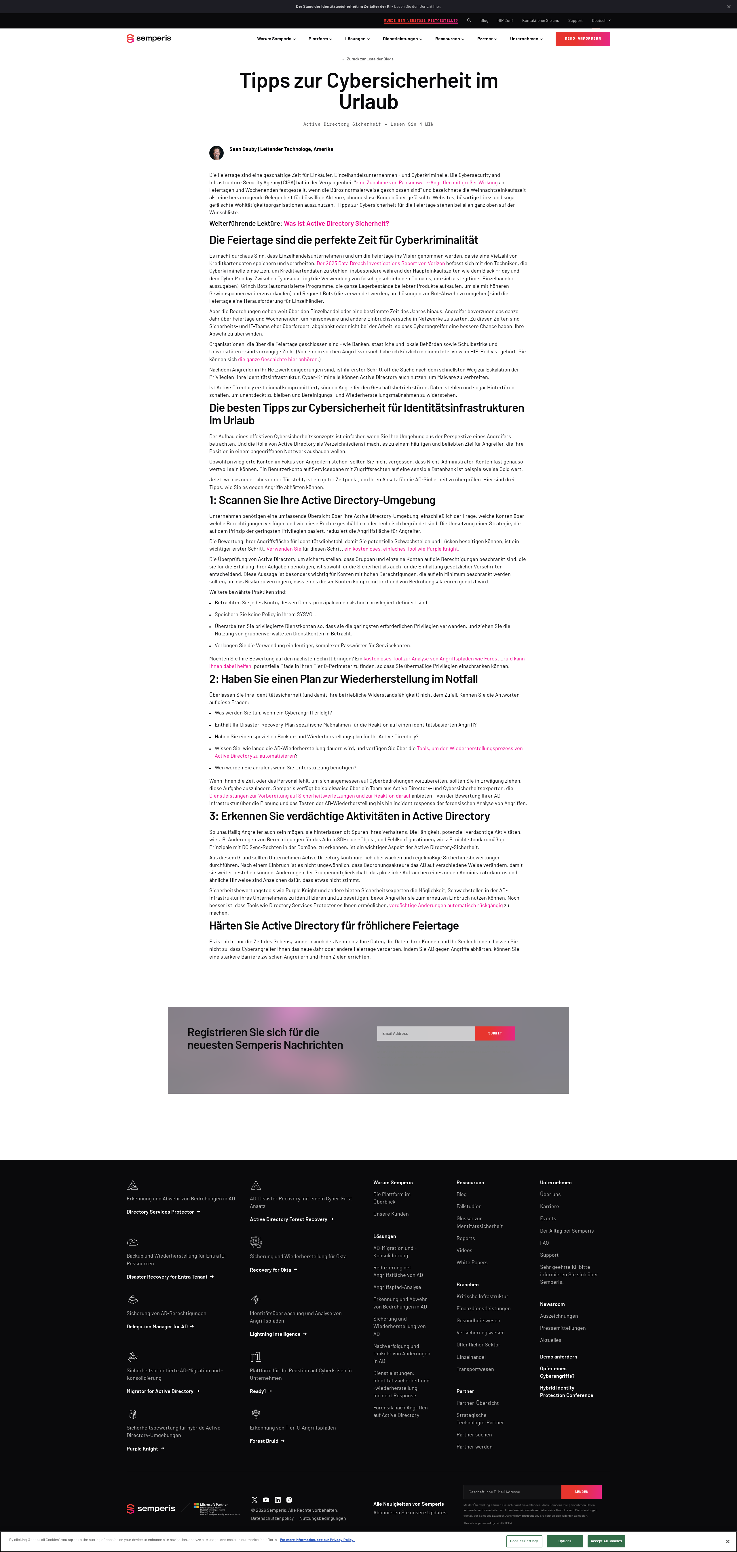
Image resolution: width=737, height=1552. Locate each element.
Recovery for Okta (270, 1270)
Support (575, 21)
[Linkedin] (277, 1499)
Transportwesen (475, 1369)
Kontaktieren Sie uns (540, 21)
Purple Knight (142, 1449)
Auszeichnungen (559, 1316)
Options (565, 1541)
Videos (464, 1250)
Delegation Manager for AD (157, 1326)
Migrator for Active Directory (160, 1391)
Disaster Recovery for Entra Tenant (167, 1277)
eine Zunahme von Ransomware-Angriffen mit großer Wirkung (427, 182)
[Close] (727, 1541)
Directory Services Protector (160, 1212)
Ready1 (258, 1391)
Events (548, 1218)
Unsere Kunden (391, 1214)
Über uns (550, 1194)
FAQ (544, 1243)
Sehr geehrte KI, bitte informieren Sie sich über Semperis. (569, 1275)
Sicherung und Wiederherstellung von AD (399, 1327)
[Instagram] (289, 1499)
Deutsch (599, 21)
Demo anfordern (558, 1357)
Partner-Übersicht (478, 1403)
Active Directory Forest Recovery (288, 1219)
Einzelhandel (471, 1357)
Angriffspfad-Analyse (397, 1287)
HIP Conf (505, 21)
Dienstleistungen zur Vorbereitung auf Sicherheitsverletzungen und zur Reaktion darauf (310, 796)
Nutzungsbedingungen (322, 1518)
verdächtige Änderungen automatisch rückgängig (446, 905)
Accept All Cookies (606, 1541)
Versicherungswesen (481, 1333)
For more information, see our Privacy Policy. (317, 1540)
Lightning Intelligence (275, 1334)
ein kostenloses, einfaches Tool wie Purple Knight (401, 549)
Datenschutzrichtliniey (506, 1515)
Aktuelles (550, 1340)
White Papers (472, 1262)
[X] (254, 1499)
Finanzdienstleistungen (484, 1308)
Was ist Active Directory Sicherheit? (336, 224)
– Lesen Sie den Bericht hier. (368, 7)
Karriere (549, 1206)
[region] (368, 1542)
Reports (466, 1238)
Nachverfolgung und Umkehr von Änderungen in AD (401, 1354)
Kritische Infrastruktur (482, 1296)
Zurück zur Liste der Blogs (370, 59)
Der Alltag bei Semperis (567, 1231)
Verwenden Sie (284, 549)
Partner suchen (474, 1435)
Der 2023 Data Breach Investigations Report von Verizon (381, 263)
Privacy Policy (489, 1051)
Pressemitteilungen (563, 1328)
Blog (484, 21)
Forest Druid (264, 1441)
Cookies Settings (524, 1541)
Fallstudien (469, 1206)
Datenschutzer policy (272, 1518)
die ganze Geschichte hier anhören (278, 359)
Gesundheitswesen (478, 1320)
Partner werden (475, 1447)
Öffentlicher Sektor (478, 1345)
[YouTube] (266, 1499)
